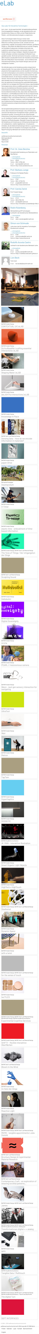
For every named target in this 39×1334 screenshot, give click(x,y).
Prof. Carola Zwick (18, 188)
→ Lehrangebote (15, 157)
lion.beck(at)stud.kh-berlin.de (24, 263)
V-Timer (5, 507)
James (4, 1205)
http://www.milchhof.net (23, 184)
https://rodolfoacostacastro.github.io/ (27, 253)
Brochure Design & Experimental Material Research (15, 1158)
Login (14, 1328)
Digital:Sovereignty (10, 621)
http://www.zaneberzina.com (24, 165)
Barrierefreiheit (27, 1328)
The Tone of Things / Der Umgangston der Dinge (18, 554)
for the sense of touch (11, 975)
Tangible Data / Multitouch (13, 1273)
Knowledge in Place (10, 416)
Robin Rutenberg (17, 207)
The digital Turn (8, 1297)
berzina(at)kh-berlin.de (22, 164)
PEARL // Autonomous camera (15, 665)
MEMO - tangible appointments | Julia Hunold (18, 1134)
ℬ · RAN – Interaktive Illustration (15, 843)
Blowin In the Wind (9, 1067)
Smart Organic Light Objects (14, 865)
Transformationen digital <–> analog (17, 1229)
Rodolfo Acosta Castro (20, 242)
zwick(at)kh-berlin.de (22, 202)
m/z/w (4, 643)
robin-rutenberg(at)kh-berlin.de (25, 219)
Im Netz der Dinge (9, 1089)
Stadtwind (6, 909)
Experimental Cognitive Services (16, 1021)
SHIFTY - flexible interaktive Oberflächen (13, 1044)
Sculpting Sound (8, 577)
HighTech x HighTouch (11, 887)
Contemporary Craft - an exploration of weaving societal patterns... (18, 1182)
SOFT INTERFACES (10, 1318)
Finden (4, 1328)
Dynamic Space (8, 931)
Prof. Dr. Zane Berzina (20, 149)
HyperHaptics (7, 799)
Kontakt (19, 1328)
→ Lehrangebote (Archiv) (17, 158)
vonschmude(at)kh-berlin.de (24, 236)
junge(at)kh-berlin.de (22, 183)
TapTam (5, 777)
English (4, 1332)
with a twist (6, 953)
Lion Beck (14, 257)
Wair (3, 733)
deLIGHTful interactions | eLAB (15, 394)
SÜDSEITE (6, 821)
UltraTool (5, 711)
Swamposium (7, 485)
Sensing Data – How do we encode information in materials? (16, 439)
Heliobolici (6, 599)
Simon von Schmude (19, 223)
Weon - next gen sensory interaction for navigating (19, 688)
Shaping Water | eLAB (11, 372)
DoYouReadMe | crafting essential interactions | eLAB (16, 349)
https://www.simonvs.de (23, 238)
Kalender (9, 1328)
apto (3, 1251)
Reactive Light (7, 1111)
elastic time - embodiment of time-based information (17, 530)
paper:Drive (6, 463)
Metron (4, 755)
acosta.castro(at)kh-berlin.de (24, 252)
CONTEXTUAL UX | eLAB (12, 326)
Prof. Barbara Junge (19, 170)
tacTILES (5, 997)
